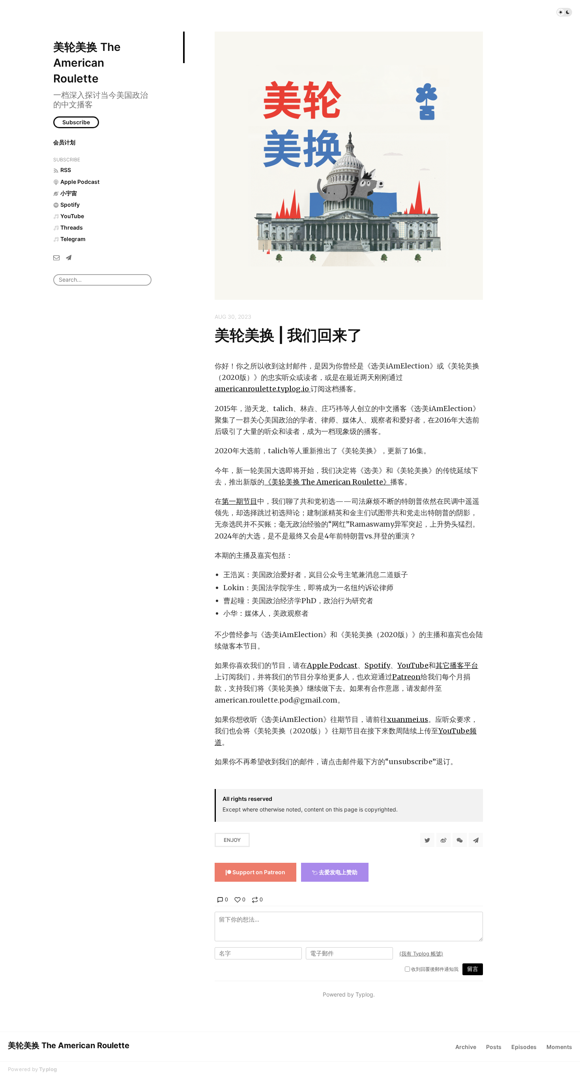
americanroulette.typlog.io (263, 388)
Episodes (524, 1046)
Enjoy (232, 840)
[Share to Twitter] (427, 840)
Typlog (48, 1069)
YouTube (412, 665)
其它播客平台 (457, 665)
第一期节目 (239, 501)
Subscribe (76, 122)
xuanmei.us (407, 719)
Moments (559, 1046)
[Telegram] (68, 257)
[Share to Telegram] (476, 840)
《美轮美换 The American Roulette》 (327, 481)
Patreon (406, 676)
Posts (493, 1046)
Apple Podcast (332, 665)
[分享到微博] (443, 840)
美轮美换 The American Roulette (87, 62)
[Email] (56, 257)
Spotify (377, 665)
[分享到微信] (460, 840)
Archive (465, 1046)
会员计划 (64, 142)
